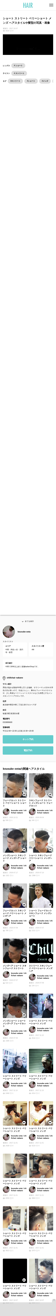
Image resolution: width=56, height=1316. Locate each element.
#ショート (31, 81)
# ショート (18, 65)
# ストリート (19, 73)
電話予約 (28, 761)
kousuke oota (24, 642)
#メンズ (45, 81)
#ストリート (15, 81)
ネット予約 (28, 750)
